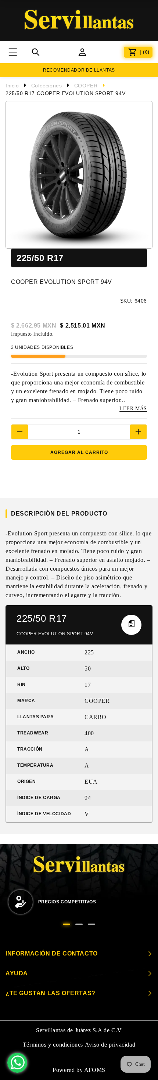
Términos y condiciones (53, 1044)
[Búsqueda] (35, 52)
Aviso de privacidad (110, 1044)
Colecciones (46, 86)
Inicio (12, 86)
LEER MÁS (133, 408)
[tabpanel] (79, 903)
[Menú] (18, 52)
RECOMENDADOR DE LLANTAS (79, 70)
